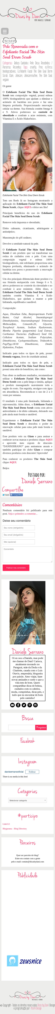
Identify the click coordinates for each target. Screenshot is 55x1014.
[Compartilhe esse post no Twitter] (6, 494)
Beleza (16, 63)
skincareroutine (30, 76)
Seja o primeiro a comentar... (23, 513)
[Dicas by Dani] (27, 14)
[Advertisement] (27, 916)
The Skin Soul (45, 76)
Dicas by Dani (43, 1005)
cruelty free (36, 67)
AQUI (27, 207)
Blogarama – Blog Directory (15, 829)
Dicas (37, 63)
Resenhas (17, 67)
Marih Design (36, 1008)
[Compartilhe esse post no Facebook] (16, 494)
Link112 (6, 824)
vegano (6, 80)
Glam (11, 76)
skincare (18, 76)
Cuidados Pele (27, 63)
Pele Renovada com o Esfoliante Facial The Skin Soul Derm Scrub (24, 52)
